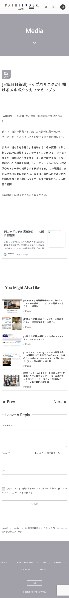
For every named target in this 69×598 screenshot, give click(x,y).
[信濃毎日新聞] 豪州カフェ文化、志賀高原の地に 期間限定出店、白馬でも (43, 321)
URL (4, 470)
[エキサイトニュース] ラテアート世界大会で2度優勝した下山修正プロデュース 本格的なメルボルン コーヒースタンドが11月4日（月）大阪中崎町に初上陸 (44, 357)
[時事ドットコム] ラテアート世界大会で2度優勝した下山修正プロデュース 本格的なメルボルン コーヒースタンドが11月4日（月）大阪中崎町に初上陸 (44, 377)
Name (5, 453)
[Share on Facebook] (39, 7)
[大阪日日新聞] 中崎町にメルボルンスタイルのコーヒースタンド (43, 338)
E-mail (38, 453)
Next (58, 401)
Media (28, 311)
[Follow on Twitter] (46, 7)
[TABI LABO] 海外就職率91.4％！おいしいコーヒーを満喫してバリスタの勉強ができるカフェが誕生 (43, 303)
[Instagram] (53, 7)
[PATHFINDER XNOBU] (21, 7)
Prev (11, 401)
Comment (7, 425)
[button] (62, 7)
